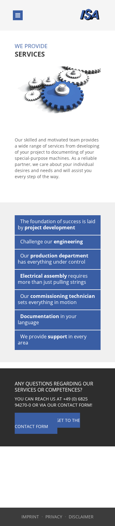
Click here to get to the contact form (47, 423)
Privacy (53, 517)
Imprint (30, 517)
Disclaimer (81, 517)
